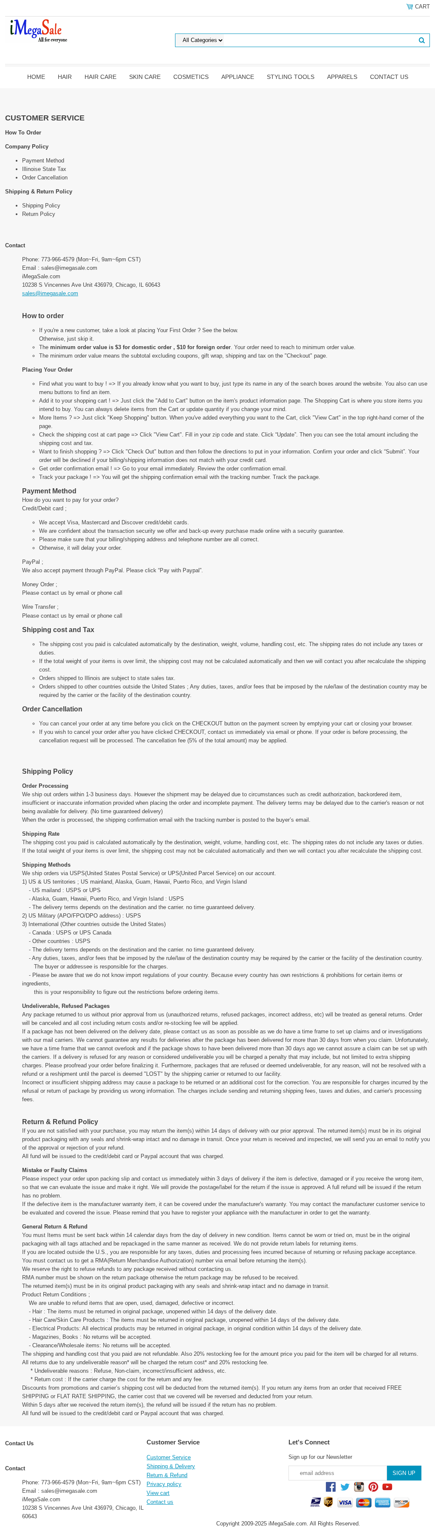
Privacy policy (164, 1484)
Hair (65, 76)
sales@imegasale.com (50, 293)
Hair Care (100, 76)
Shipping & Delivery (171, 1466)
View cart (158, 1493)
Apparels (342, 76)
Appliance (237, 76)
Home (36, 76)
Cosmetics (191, 76)
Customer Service (169, 1457)
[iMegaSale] (37, 29)
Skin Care (145, 76)
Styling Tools (290, 76)
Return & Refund (167, 1475)
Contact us (389, 76)
